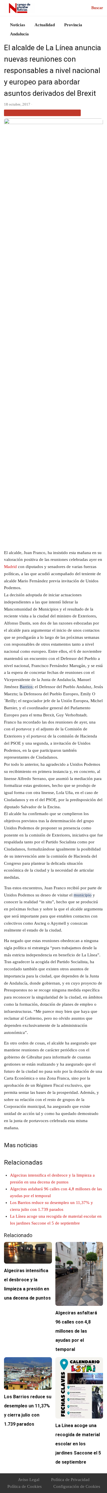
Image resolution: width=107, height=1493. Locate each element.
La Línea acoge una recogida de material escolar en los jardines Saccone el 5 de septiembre (78, 1444)
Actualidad (45, 25)
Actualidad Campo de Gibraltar (42, 112)
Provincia (73, 25)
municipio (83, 895)
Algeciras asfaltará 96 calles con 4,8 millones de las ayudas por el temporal (76, 1331)
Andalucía (19, 34)
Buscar (97, 8)
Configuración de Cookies (76, 1486)
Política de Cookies (24, 1486)
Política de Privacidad (70, 1479)
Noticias (17, 25)
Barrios (26, 686)
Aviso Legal (28, 1479)
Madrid (10, 566)
